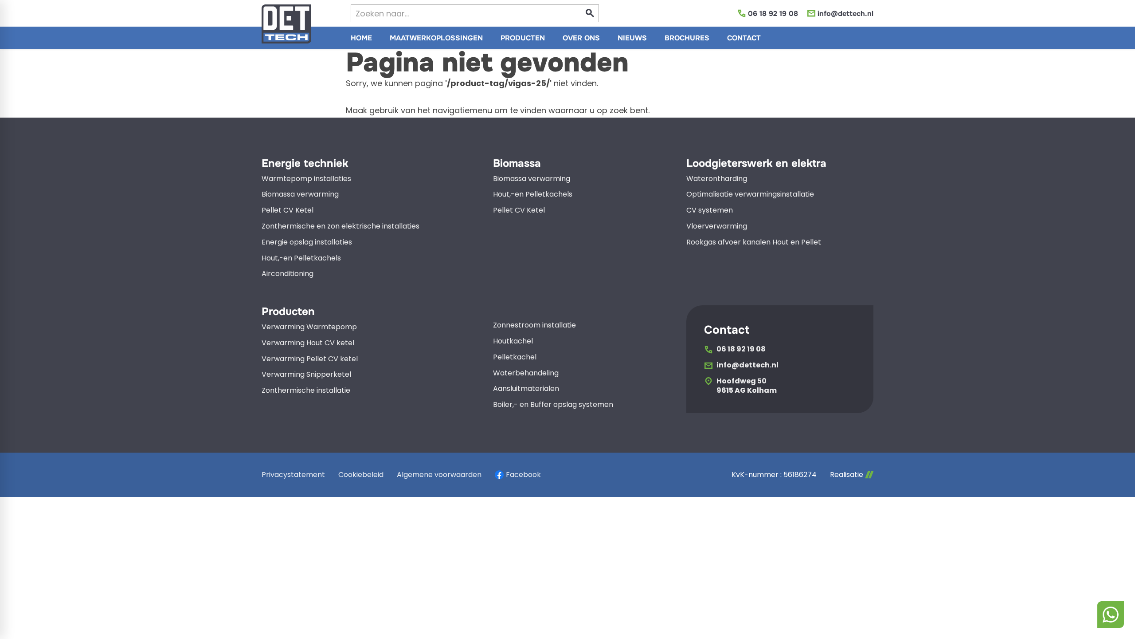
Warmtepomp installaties (306, 179)
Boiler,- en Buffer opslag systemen (553, 405)
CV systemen (709, 210)
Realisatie (846, 474)
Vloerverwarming (716, 226)
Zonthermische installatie (306, 390)
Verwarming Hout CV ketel (308, 343)
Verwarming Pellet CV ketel (310, 359)
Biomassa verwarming (300, 194)
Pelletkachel (514, 357)
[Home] (286, 23)
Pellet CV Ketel (287, 210)
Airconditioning (287, 274)
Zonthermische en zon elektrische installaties (340, 226)
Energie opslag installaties (307, 242)
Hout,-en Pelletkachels (301, 258)
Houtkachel (513, 341)
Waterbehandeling (526, 373)
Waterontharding (716, 179)
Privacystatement (293, 474)
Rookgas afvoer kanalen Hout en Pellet (753, 242)
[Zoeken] (590, 13)
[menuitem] (361, 38)
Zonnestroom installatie (534, 325)
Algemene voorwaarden (439, 474)
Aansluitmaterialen (526, 389)
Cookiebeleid (361, 474)
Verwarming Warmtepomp (309, 327)
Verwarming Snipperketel (306, 374)
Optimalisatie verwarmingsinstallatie (750, 194)
